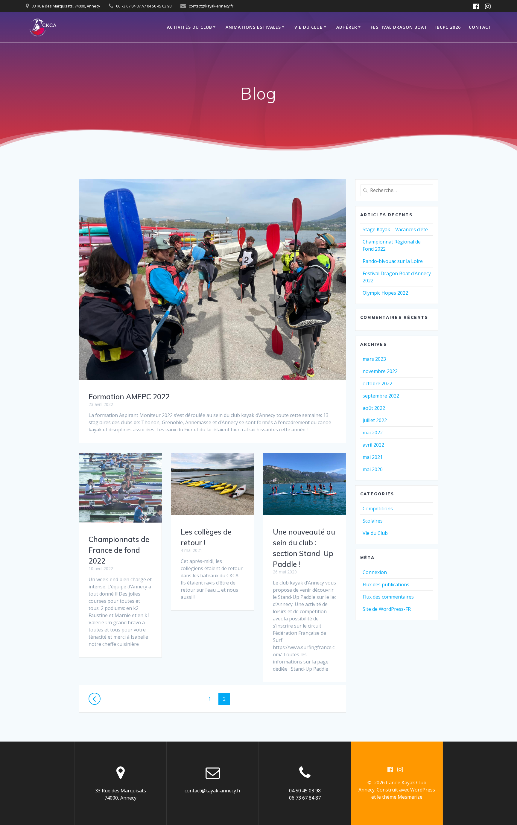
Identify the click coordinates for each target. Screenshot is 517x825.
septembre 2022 (381, 395)
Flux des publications (386, 584)
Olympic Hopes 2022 (385, 293)
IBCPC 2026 (448, 27)
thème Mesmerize (402, 797)
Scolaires (373, 520)
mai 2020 (373, 469)
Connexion (375, 572)
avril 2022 (373, 445)
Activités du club (189, 27)
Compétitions (378, 508)
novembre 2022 (380, 371)
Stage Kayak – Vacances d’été (395, 229)
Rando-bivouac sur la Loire (393, 261)
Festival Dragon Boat (399, 27)
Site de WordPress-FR (387, 609)
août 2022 (374, 408)
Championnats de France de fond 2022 (119, 550)
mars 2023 (374, 359)
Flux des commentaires (388, 596)
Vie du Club (308, 27)
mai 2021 (373, 457)
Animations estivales (253, 27)
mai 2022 (373, 432)
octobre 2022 (377, 383)
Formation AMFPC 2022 (129, 396)
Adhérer (346, 27)
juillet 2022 (375, 420)
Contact (480, 27)
